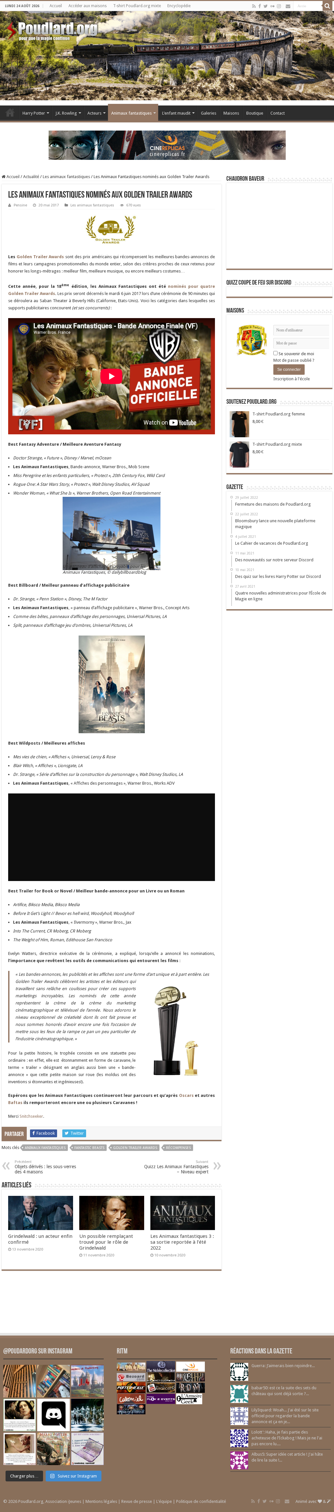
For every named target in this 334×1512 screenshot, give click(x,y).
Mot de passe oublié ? (293, 360)
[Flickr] (272, 6)
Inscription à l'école (291, 378)
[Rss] (253, 6)
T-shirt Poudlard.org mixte (137, 6)
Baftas (15, 1102)
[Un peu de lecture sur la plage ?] (53, 1381)
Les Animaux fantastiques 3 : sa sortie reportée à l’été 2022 (182, 1242)
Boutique (254, 113)
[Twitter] (265, 6)
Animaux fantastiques (131, 113)
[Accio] (327, 6)
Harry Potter (34, 113)
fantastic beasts (89, 1148)
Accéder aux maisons (87, 6)
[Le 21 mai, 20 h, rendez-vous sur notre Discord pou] (53, 1449)
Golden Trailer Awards (40, 256)
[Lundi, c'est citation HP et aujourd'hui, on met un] (19, 1449)
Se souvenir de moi (296, 353)
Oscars (187, 1095)
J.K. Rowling (66, 113)
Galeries (208, 113)
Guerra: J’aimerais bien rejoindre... (283, 1365)
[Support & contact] (288, 6)
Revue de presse (136, 1501)
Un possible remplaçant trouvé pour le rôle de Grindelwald (106, 1242)
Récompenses (178, 1148)
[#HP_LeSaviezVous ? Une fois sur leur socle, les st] (87, 1415)
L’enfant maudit (176, 113)
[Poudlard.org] (53, 29)
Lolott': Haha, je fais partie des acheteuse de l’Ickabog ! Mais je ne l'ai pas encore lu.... (286, 1438)
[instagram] (278, 6)
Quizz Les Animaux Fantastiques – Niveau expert (176, 1167)
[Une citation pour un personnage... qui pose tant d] (19, 1415)
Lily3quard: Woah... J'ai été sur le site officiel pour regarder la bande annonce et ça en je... (285, 1415)
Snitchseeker (31, 1116)
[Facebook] (260, 6)
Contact (277, 113)
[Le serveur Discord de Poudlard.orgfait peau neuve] (53, 1415)
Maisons (231, 113)
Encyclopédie (178, 6)
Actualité (31, 176)
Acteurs (94, 113)
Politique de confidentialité (201, 1501)
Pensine (20, 205)
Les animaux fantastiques (66, 176)
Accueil (56, 6)
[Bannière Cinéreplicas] (167, 144)
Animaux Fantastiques (45, 1148)
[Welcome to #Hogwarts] (19, 1381)
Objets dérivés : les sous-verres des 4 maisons (45, 1167)
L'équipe (164, 1501)
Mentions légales (101, 1501)
